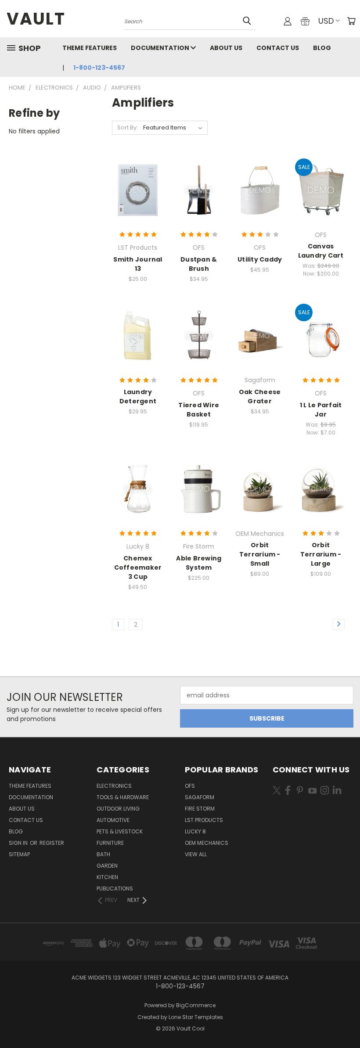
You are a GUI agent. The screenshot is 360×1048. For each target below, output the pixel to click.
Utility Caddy (260, 259)
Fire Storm (200, 808)
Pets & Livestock (120, 831)
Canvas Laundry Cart (321, 251)
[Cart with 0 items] (351, 21)
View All (196, 854)
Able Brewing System (198, 563)
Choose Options (138, 205)
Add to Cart (199, 205)
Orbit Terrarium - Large (321, 554)
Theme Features (89, 47)
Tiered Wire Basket (198, 410)
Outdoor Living (118, 808)
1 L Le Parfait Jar (321, 410)
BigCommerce (196, 1005)
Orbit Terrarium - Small (260, 554)
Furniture (110, 843)
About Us (226, 47)
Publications (115, 888)
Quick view (138, 169)
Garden (107, 865)
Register (52, 843)
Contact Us (277, 47)
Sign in (19, 843)
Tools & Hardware (123, 797)
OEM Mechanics (206, 843)
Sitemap (19, 854)
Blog (322, 47)
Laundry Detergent (137, 397)
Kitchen (107, 877)
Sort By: (127, 127)
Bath (103, 854)
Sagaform (199, 797)
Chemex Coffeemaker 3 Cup (138, 567)
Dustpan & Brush (198, 264)
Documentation (161, 47)
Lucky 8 (195, 831)
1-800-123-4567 (99, 67)
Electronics (114, 786)
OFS (190, 786)
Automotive (113, 820)
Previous (346, 1020)
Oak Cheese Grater (260, 397)
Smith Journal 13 (137, 264)
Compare (135, 186)
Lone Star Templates (196, 1017)
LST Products (204, 820)
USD (326, 20)
